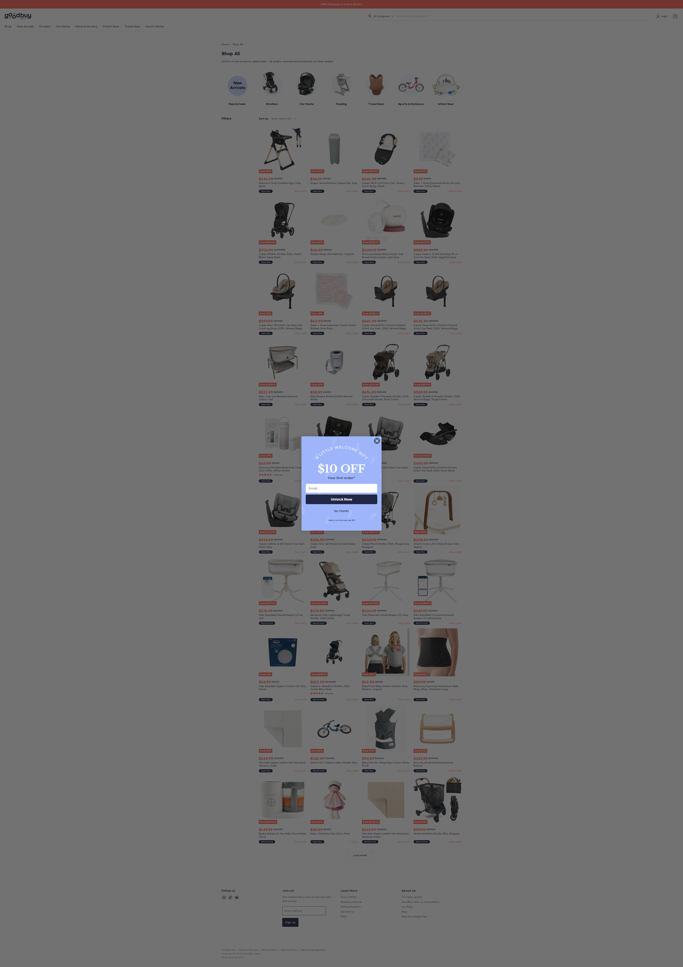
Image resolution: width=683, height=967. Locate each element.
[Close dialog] (377, 441)
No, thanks (341, 511)
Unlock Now (341, 499)
